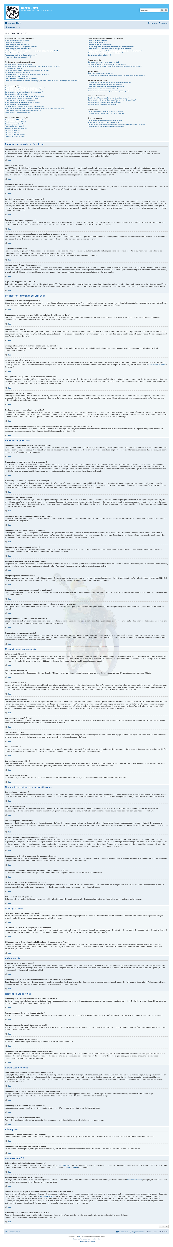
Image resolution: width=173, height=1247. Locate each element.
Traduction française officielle (82, 1239)
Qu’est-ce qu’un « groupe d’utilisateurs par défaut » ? (105, 53)
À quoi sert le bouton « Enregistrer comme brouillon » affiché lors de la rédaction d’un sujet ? (35, 108)
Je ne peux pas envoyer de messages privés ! (103, 62)
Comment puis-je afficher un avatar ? (17, 76)
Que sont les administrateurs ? (98, 40)
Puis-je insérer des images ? (14, 126)
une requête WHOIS (47, 1196)
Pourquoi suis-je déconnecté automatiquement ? (21, 55)
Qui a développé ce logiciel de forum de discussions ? (105, 120)
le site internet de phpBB (157, 365)
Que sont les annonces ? (13, 130)
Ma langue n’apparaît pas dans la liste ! (18, 72)
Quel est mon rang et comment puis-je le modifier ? (21, 79)
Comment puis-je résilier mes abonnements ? (103, 104)
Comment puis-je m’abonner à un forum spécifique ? (105, 102)
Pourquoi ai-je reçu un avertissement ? (17, 104)
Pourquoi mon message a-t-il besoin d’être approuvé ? (23, 110)
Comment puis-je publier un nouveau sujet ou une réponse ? (24, 88)
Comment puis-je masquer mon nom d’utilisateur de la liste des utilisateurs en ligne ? (32, 66)
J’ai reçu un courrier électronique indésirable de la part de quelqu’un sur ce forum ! (115, 66)
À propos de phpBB (71, 1168)
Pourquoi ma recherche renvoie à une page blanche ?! (106, 86)
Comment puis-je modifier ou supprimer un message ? (23, 90)
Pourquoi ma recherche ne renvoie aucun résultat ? (105, 84)
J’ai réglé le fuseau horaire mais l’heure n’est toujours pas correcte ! (27, 70)
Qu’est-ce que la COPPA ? (14, 42)
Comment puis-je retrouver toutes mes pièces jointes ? (106, 113)
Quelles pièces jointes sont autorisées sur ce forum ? (105, 111)
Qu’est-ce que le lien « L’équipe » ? (99, 55)
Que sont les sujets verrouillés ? (15, 134)
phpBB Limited (63, 1165)
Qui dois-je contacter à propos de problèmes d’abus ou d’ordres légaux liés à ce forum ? (117, 124)
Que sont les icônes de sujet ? (15, 136)
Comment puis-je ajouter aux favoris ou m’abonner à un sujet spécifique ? (112, 100)
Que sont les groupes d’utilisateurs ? (100, 44)
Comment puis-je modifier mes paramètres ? (19, 64)
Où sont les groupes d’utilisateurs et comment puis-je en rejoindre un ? (111, 46)
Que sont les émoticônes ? (14, 124)
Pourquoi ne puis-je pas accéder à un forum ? (20, 100)
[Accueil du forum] (12, 12)
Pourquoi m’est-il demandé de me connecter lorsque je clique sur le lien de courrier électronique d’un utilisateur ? (41, 81)
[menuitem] (18, 23)
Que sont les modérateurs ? (97, 42)
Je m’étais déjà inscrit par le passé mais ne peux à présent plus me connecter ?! (31, 51)
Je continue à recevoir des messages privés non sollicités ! (107, 64)
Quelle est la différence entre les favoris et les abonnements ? (108, 98)
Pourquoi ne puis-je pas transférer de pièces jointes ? (22, 102)
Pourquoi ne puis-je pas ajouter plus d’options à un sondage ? (25, 96)
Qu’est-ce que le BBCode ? (14, 120)
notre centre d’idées (134, 1180)
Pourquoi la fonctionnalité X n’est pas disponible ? (104, 122)
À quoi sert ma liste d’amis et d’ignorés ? (101, 73)
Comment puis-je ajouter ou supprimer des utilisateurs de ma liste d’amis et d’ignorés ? (116, 75)
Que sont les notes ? (12, 132)
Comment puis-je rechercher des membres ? (103, 89)
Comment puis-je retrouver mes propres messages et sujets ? (108, 91)
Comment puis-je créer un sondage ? (17, 94)
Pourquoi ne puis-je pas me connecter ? (18, 49)
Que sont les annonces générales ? (17, 128)
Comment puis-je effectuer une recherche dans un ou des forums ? (110, 82)
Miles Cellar (96, 1239)
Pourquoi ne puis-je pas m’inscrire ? (17, 44)
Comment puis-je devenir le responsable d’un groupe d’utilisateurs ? (110, 49)
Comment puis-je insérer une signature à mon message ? (24, 92)
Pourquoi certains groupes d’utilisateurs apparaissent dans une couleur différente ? (115, 51)
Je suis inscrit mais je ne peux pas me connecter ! (21, 46)
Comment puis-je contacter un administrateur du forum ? (106, 126)
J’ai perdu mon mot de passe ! (15, 53)
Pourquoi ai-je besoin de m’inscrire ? (17, 40)
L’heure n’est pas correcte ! (14, 68)
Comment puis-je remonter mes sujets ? (18, 113)
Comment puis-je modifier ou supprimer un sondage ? (22, 98)
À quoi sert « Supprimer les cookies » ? (18, 57)
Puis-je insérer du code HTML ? (15, 122)
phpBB (80, 1236)
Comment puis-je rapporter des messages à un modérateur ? (25, 106)
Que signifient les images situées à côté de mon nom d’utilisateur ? (27, 74)
